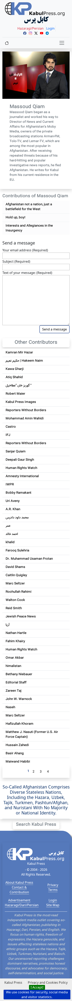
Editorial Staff (16, 682)
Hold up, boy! (15, 217)
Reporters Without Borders (26, 410)
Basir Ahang (15, 753)
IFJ (8, 435)
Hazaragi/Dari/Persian (22, 905)
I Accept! (37, 987)
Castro (11, 426)
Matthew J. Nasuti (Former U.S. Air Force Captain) (32, 735)
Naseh (10, 707)
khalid (10, 542)
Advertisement (19, 900)
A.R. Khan (13, 509)
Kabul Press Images (21, 402)
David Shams (15, 567)
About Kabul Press (19, 882)
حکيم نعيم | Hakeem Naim (24, 360)
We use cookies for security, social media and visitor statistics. (37, 994)
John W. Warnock (19, 699)
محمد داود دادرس (17, 517)
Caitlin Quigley (16, 575)
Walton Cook (15, 600)
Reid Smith (14, 608)
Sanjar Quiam (16, 451)
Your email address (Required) (25, 250)
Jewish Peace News (21, 616)
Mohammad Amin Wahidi (25, 418)
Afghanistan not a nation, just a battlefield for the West (29, 207)
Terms (53, 889)
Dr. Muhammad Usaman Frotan (29, 558)
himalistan (13, 666)
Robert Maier (15, 393)
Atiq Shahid (14, 377)
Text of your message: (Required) (27, 272)
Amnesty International (22, 476)
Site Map (52, 905)
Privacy (52, 885)
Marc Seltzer (15, 583)
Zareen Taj (13, 690)
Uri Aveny (13, 501)
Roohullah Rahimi (18, 591)
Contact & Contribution (19, 889)
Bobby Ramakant (18, 492)
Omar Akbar (15, 657)
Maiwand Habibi (18, 761)
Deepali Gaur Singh (20, 459)
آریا (8, 624)
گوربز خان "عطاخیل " (18, 385)
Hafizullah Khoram (19, 723)
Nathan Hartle (16, 633)
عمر (8, 525)
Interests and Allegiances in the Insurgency (29, 228)
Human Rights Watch (21, 468)
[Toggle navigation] (61, 43)
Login (53, 900)
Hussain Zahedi (17, 745)
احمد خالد (12, 534)
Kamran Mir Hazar (19, 352)
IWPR (10, 484)
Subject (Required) (16, 261)
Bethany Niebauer (19, 674)
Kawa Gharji (15, 369)
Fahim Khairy (15, 641)
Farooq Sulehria (17, 550)
